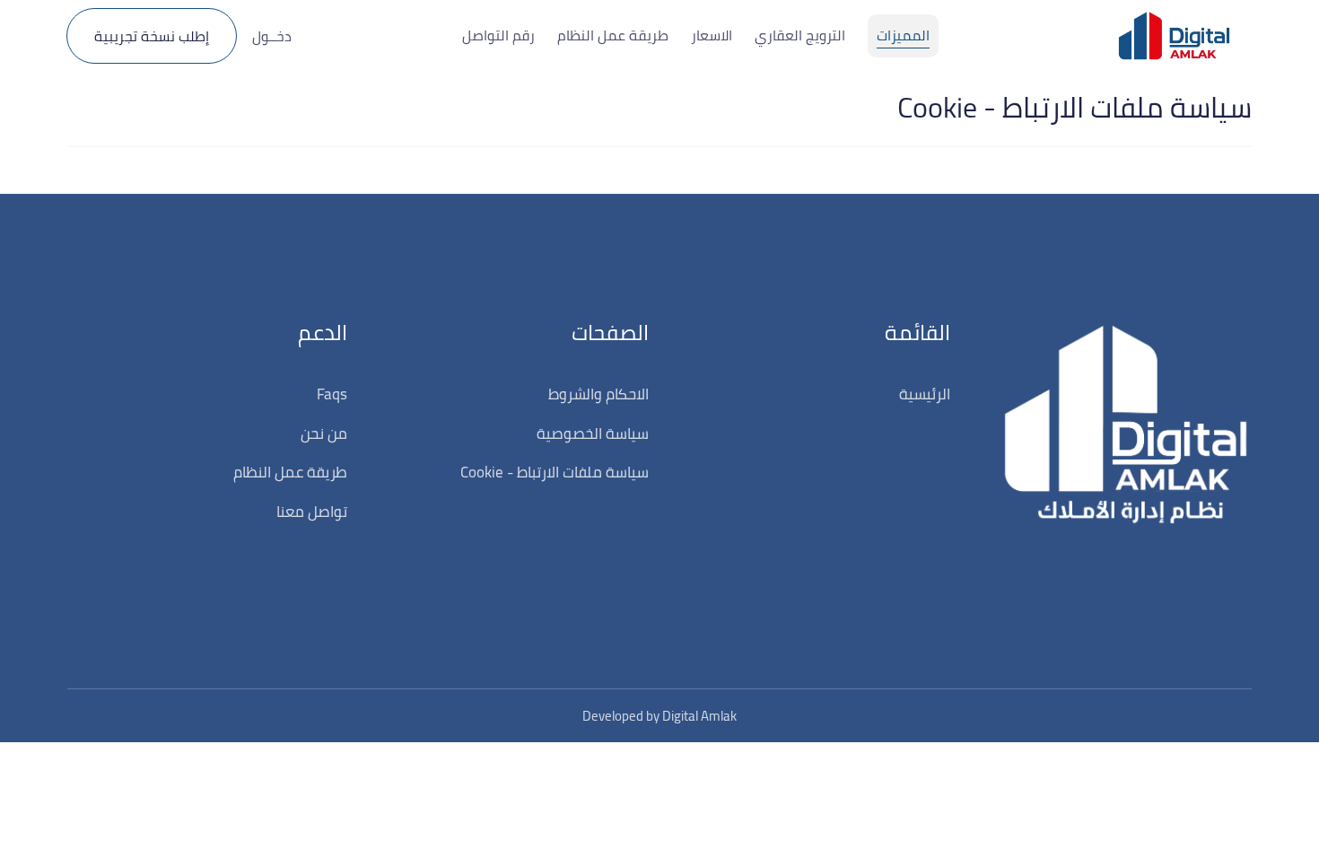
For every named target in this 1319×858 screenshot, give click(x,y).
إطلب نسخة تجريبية (151, 35)
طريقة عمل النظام (290, 472)
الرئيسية (924, 394)
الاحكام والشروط (598, 394)
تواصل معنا (311, 511)
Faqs (332, 394)
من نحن (324, 433)
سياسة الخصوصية (593, 433)
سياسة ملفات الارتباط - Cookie (554, 472)
